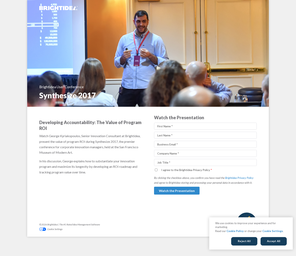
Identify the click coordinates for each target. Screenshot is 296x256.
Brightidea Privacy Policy (239, 177)
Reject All (244, 241)
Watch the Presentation (177, 191)
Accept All (273, 241)
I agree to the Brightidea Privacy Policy (186, 170)
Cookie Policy (235, 231)
